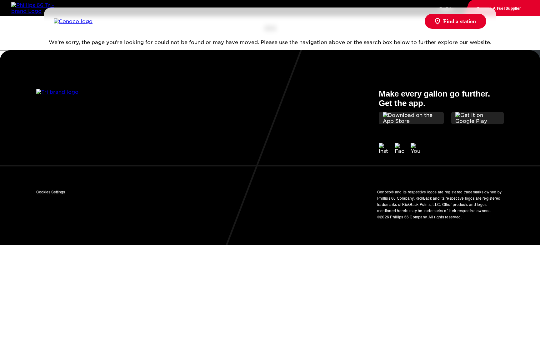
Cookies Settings (50, 191)
